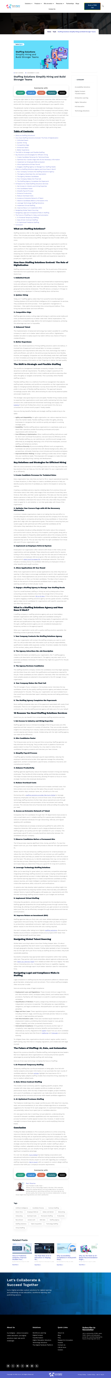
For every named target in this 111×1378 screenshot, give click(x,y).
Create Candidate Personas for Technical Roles (33, 157)
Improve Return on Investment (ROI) (29, 208)
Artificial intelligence (22, 1208)
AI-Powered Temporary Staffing (28, 217)
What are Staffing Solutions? (25, 135)
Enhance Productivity (24, 193)
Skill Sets (42, 1220)
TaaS (54, 31)
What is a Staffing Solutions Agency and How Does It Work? (35, 169)
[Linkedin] (8, 1366)
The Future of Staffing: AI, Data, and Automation (31, 215)
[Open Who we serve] (53, 4)
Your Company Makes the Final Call (29, 179)
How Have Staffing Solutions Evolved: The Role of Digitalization (36, 138)
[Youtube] (27, 1366)
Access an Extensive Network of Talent (30, 198)
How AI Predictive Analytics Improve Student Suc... (19, 1257)
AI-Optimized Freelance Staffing (28, 222)
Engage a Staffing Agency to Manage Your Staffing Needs (36, 167)
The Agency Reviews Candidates (28, 176)
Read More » (15, 1264)
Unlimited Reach (22, 140)
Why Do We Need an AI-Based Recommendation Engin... (88, 1257)
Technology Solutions (82, 111)
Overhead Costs (31, 1216)
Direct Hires (19, 1212)
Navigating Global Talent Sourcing (26, 210)
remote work (31, 1220)
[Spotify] (32, 1366)
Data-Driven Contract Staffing (27, 220)
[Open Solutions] (32, 4)
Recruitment (19, 1220)
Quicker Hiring (22, 143)
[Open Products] (41, 4)
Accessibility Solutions (82, 87)
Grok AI (62, 93)
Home (49, 31)
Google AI (31, 93)
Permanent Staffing (47, 1216)
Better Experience (23, 150)
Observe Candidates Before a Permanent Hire (32, 200)
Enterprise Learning (81, 98)
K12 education (79, 106)
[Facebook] (18, 1366)
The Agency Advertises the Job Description (31, 174)
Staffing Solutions (21, 1223)
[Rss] (37, 1366)
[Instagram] (22, 1366)
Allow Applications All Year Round (28, 164)
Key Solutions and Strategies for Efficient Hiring (31, 155)
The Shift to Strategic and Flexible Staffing (29, 152)
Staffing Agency (54, 1220)
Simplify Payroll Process (25, 191)
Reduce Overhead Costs (25, 196)
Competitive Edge (23, 145)
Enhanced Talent (22, 147)
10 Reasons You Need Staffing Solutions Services (31, 184)
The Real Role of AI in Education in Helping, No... (43, 1257)
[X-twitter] (13, 1366)
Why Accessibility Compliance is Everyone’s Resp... (66, 1257)
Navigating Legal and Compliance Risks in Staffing (32, 213)
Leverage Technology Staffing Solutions (30, 203)
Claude (41, 93)
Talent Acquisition (36, 1223)
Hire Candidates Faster (25, 188)
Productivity (60, 1216)
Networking (61, 1212)
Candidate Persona (38, 1208)
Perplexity (51, 93)
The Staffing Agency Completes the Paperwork (33, 181)
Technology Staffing (52, 1223)
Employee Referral (32, 1212)
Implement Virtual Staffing (26, 205)
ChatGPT (20, 93)
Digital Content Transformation (80, 92)
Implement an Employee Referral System (31, 162)
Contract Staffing (53, 1208)
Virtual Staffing (20, 1227)
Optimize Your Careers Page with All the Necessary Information (38, 159)
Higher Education (81, 102)
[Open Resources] (63, 4)
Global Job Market (48, 1212)
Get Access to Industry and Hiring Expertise (32, 186)
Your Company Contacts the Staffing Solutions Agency (35, 171)
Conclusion (19, 225)
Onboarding (19, 1216)
